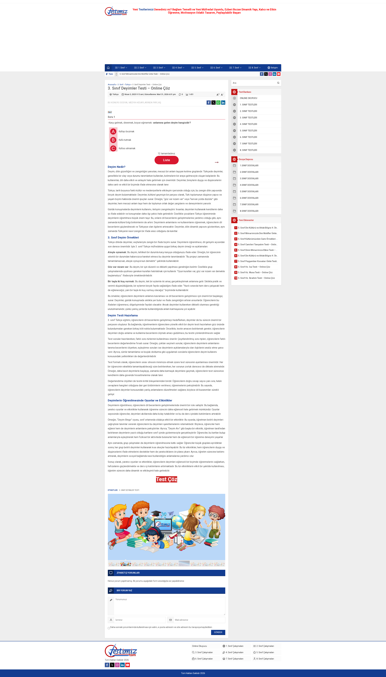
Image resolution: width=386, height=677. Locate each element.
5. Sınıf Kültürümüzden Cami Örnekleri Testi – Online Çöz (144, 74)
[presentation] (116, 73)
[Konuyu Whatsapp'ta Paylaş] (218, 102)
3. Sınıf (120, 85)
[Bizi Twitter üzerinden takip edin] (266, 74)
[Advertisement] (193, 40)
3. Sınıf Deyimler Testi (129, 490)
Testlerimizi (146, 9)
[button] (114, 563)
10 (219, 563)
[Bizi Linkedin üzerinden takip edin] (274, 74)
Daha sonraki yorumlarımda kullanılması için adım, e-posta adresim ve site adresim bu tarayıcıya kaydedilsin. (161, 627)
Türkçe (128, 85)
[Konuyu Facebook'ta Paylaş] (209, 102)
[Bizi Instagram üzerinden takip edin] (270, 74)
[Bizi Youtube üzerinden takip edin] (278, 74)
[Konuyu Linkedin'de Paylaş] (223, 102)
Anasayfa (112, 85)
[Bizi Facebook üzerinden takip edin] (262, 74)
